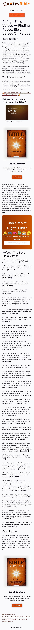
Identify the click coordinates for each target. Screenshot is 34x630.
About (23, 10)
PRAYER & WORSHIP (13, 619)
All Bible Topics (13, 10)
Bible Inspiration (10, 614)
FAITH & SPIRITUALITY (12, 617)
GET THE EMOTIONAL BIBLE (17, 15)
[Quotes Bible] (17, 4)
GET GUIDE (17, 177)
